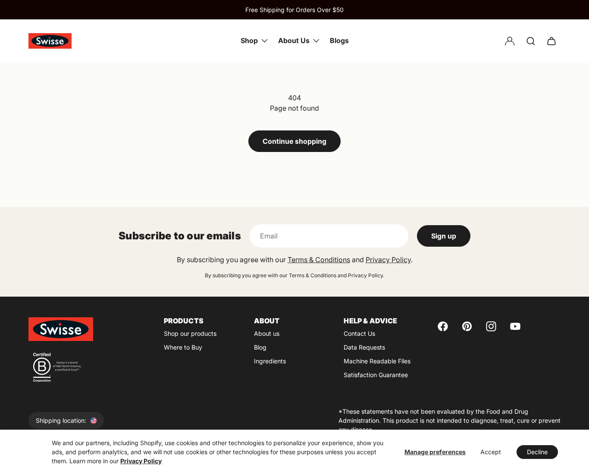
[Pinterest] (467, 326)
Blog (260, 347)
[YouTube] (515, 326)
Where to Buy (183, 347)
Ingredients (270, 361)
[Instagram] (491, 326)
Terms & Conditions (319, 259)
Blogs (339, 40)
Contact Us (359, 333)
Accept (490, 451)
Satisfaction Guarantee (376, 374)
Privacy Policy (141, 461)
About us (266, 333)
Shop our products (190, 333)
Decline (537, 451)
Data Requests (364, 347)
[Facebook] (443, 326)
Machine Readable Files (377, 361)
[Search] (531, 41)
